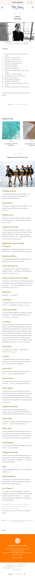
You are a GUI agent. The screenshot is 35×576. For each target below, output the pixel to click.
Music (19, 13)
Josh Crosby (26, 495)
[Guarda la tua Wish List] (28, 2)
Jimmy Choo (26, 305)
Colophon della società (8, 568)
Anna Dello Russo (18, 520)
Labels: (10, 104)
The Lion (17, 273)
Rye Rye (10, 447)
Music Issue (19, 104)
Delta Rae (18, 483)
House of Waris (6, 222)
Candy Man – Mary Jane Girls (13, 57)
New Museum (28, 251)
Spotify (26, 43)
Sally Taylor (13, 383)
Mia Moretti (7, 41)
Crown (10, 273)
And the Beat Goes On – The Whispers (15, 75)
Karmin (8, 471)
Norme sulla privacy (10, 564)
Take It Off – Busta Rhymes (12, 68)
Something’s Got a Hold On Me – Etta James (17, 86)
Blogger (4, 462)
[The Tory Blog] (17, 7)
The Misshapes (21, 521)
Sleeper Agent (6, 402)
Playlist (25, 104)
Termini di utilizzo (22, 564)
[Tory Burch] (17, 2)
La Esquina (15, 317)
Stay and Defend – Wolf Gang (13, 79)
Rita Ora (10, 373)
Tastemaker (13, 521)
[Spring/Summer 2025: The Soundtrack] (11, 130)
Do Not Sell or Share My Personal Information (13, 566)
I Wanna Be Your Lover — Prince (13, 61)
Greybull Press (13, 287)
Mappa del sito (17, 569)
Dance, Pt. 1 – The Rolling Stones (13, 74)
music (13, 104)
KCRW (28, 342)
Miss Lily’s (9, 317)
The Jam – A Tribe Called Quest (13, 63)
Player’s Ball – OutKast (11, 64)
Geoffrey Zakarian (7, 411)
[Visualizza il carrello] (31, 2)
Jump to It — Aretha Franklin (12, 59)
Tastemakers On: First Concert (17, 157)
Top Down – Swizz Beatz (11, 66)
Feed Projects (20, 261)
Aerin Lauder (13, 295)
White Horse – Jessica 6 (11, 77)
